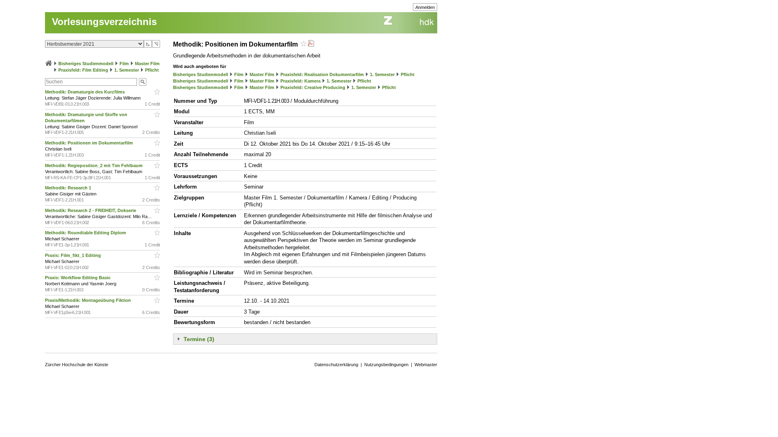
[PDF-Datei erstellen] (311, 44)
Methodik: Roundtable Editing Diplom (86, 232)
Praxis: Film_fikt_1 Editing (73, 255)
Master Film (147, 63)
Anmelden (425, 7)
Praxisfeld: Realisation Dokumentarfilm (322, 74)
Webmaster (426, 364)
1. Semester (126, 70)
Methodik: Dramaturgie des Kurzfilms (85, 91)
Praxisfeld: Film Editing (83, 70)
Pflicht (152, 70)
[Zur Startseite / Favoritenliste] (48, 63)
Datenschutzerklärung (336, 364)
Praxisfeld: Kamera (300, 80)
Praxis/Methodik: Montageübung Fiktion (88, 300)
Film (124, 63)
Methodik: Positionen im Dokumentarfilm (89, 142)
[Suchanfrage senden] (142, 82)
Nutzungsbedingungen (386, 364)
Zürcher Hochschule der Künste (76, 364)
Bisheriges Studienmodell (85, 63)
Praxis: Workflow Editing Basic (78, 277)
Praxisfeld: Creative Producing (312, 87)
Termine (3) (199, 339)
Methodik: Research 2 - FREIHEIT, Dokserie (91, 210)
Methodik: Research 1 (68, 187)
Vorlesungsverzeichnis (104, 21)
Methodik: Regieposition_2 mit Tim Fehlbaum (94, 165)
